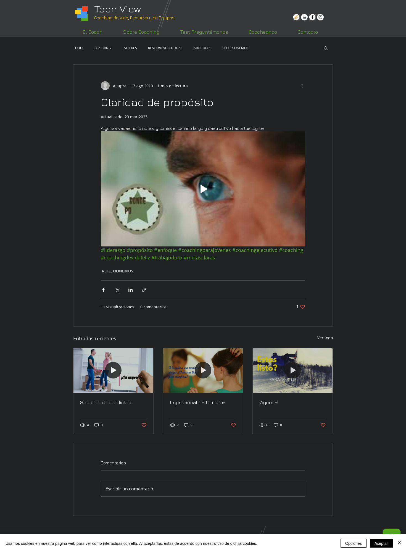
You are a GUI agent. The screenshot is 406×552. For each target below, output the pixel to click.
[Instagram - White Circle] (320, 17)
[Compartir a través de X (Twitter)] (117, 289)
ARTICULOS (202, 48)
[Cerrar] (399, 543)
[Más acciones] (302, 85)
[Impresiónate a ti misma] (203, 370)
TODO (78, 48)
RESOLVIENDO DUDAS (165, 48)
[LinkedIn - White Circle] (304, 17)
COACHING (102, 48)
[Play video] (203, 188)
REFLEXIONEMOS (235, 48)
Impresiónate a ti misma (198, 402)
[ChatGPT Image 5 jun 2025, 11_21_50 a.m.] (312, 17)
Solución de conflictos (105, 402)
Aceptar (381, 543)
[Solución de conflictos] (113, 370)
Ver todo (325, 337)
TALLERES (129, 48)
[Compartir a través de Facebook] (103, 289)
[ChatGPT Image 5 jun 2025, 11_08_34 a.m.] (296, 17)
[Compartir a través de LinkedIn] (130, 289)
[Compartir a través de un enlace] (144, 289)
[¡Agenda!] (293, 370)
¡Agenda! (268, 402)
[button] (325, 48)
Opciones (353, 543)
